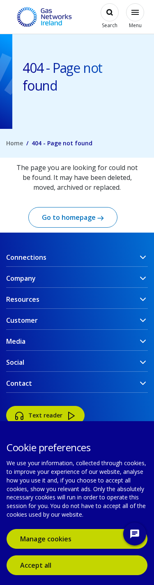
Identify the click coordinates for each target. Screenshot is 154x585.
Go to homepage (69, 217)
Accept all (47, 565)
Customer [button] (22, 320)
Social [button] (15, 362)
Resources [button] (22, 299)
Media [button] (15, 341)
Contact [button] (19, 383)
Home (14, 143)
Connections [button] (26, 257)
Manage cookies (45, 538)
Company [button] (21, 278)
